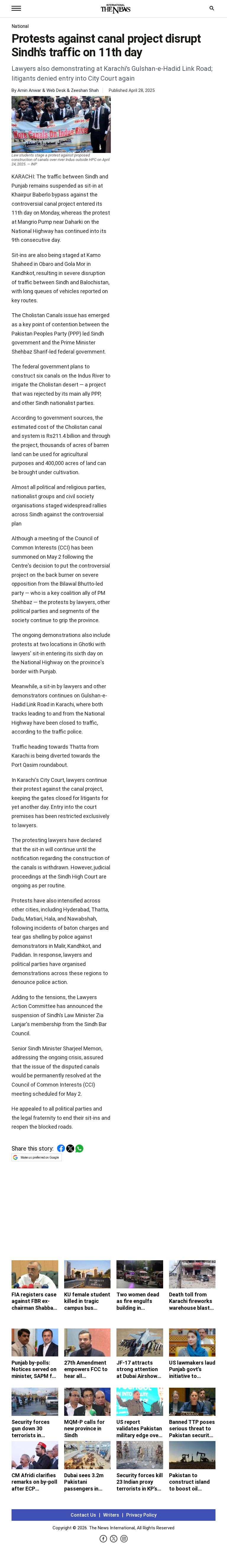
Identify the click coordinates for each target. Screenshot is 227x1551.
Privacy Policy (141, 1515)
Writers (111, 1515)
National (20, 26)
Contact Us (83, 1515)
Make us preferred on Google (40, 1157)
